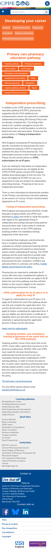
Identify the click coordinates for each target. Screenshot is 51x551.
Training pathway (12, 64)
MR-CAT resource (9, 445)
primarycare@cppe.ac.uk (13, 390)
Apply (34, 88)
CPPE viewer (7, 425)
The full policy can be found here (17, 381)
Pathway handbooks (33, 64)
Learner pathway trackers (15, 88)
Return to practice (9, 430)
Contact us (25, 473)
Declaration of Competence (13, 427)
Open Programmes (10, 440)
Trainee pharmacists (21, 28)
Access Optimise (9, 419)
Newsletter (30, 83)
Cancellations (8, 532)
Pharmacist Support (10, 455)
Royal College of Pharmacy (13, 450)
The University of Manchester (14, 458)
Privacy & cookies (10, 524)
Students (6, 28)
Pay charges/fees (9, 528)
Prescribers (7, 33)
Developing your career (25, 21)
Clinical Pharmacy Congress (13, 461)
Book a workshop (9, 422)
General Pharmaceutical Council (15, 448)
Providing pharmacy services (14, 404)
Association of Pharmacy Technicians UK (19, 453)
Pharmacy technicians (24, 33)
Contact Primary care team (16, 93)
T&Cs (4, 520)
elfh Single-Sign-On (10, 466)
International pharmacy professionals (18, 39)
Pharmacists (38, 28)
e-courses (6, 438)
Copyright (6, 536)
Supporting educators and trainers (16, 412)
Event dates (26, 69)
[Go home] (15, 3)
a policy (15, 217)
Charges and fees (9, 435)
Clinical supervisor (12, 83)
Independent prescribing (15, 78)
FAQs (33, 78)
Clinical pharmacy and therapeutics (16, 409)
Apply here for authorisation (14, 328)
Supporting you (8, 414)
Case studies (10, 69)
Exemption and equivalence (16, 73)
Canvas (5, 463)
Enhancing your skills (10, 407)
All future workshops (10, 432)
